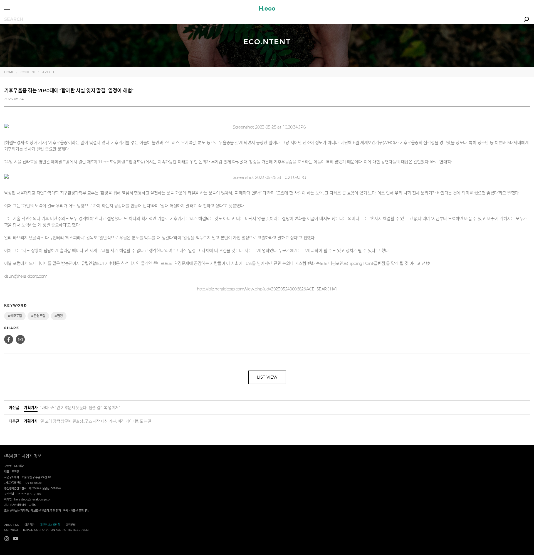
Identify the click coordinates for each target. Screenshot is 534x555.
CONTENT (28, 72)
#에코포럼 (15, 316)
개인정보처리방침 (50, 525)
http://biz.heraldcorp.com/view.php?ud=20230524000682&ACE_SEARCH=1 (267, 289)
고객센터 (71, 525)
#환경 (59, 316)
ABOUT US (11, 525)
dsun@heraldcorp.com (26, 276)
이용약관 (29, 525)
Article (48, 72)
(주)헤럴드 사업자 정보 (22, 455)
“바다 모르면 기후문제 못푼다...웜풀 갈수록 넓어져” (72, 407)
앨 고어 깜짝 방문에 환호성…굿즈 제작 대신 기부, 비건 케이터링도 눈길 (87, 421)
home (9, 72)
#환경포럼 (38, 316)
